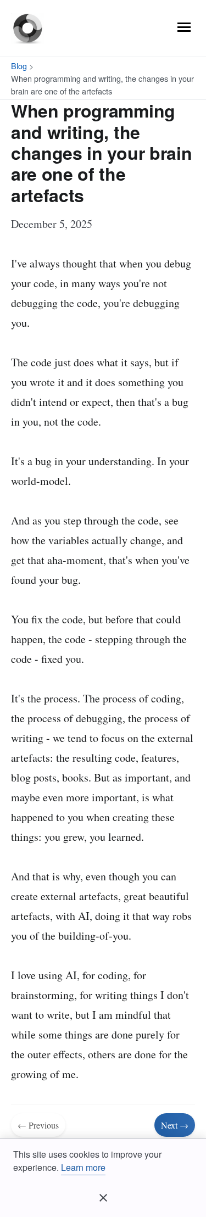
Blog (19, 65)
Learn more (83, 1167)
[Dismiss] (103, 1197)
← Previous (38, 1125)
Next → (174, 1125)
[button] (184, 27)
